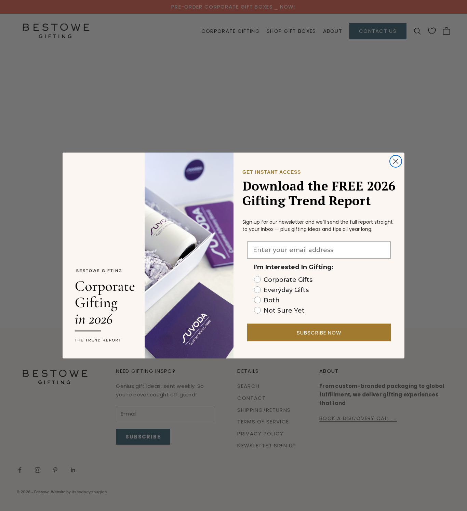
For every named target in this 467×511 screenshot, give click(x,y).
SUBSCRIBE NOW (319, 332)
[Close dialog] (396, 161)
